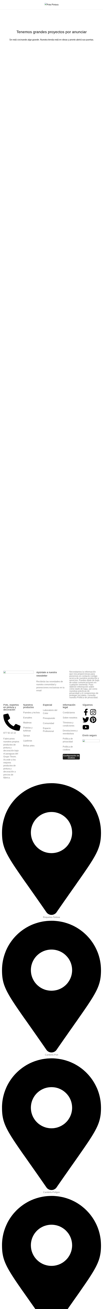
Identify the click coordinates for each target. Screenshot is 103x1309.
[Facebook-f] (85, 712)
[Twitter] (85, 719)
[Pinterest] (93, 719)
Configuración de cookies (71, 757)
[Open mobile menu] (3, 4)
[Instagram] (93, 712)
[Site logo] (51, 4)
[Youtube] (85, 727)
